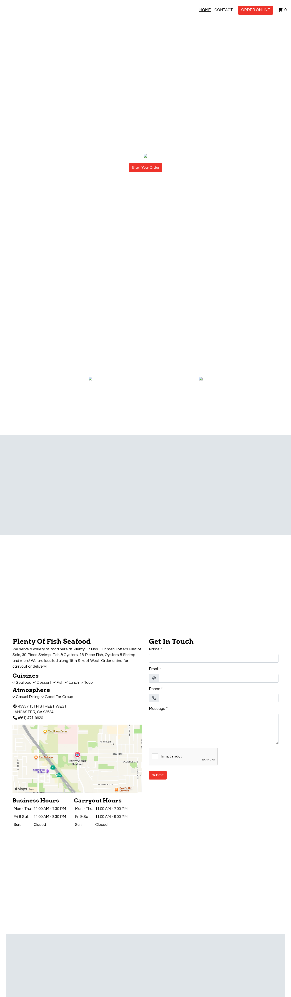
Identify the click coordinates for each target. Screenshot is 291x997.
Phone (154, 689)
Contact (223, 10)
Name (154, 649)
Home (205, 10)
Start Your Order (145, 167)
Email (153, 669)
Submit (158, 775)
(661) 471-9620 (30, 718)
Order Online (255, 10)
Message (157, 709)
